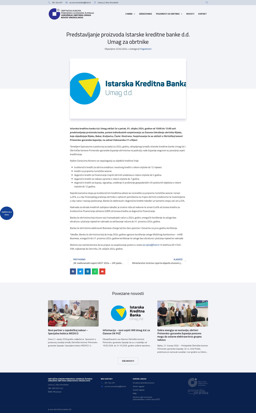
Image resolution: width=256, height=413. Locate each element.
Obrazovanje (145, 13)
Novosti (190, 13)
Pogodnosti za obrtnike (168, 13)
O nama (128, 13)
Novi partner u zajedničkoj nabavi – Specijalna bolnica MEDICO (68, 331)
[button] (207, 2)
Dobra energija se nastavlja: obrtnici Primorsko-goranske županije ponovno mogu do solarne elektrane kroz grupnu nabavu (179, 335)
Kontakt (202, 13)
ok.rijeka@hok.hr (151, 245)
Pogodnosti (145, 49)
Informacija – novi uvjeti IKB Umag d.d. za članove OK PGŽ (126, 331)
